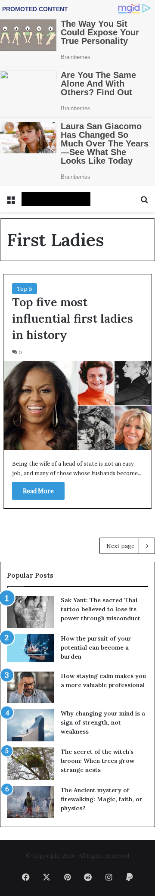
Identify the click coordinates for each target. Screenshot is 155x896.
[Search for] (144, 202)
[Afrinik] (56, 199)
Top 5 (24, 288)
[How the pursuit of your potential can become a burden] (30, 650)
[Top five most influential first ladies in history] (77, 405)
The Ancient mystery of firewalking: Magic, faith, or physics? (102, 799)
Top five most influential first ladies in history (72, 318)
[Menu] (10, 202)
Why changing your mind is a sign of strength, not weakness (103, 722)
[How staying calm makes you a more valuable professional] (30, 687)
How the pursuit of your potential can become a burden (96, 647)
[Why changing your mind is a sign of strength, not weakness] (30, 725)
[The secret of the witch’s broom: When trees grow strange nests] (30, 763)
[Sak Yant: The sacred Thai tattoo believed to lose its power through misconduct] (30, 612)
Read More (38, 491)
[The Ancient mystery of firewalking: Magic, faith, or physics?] (30, 802)
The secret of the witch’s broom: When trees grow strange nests (97, 761)
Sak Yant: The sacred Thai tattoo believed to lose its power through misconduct (100, 609)
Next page (120, 545)
